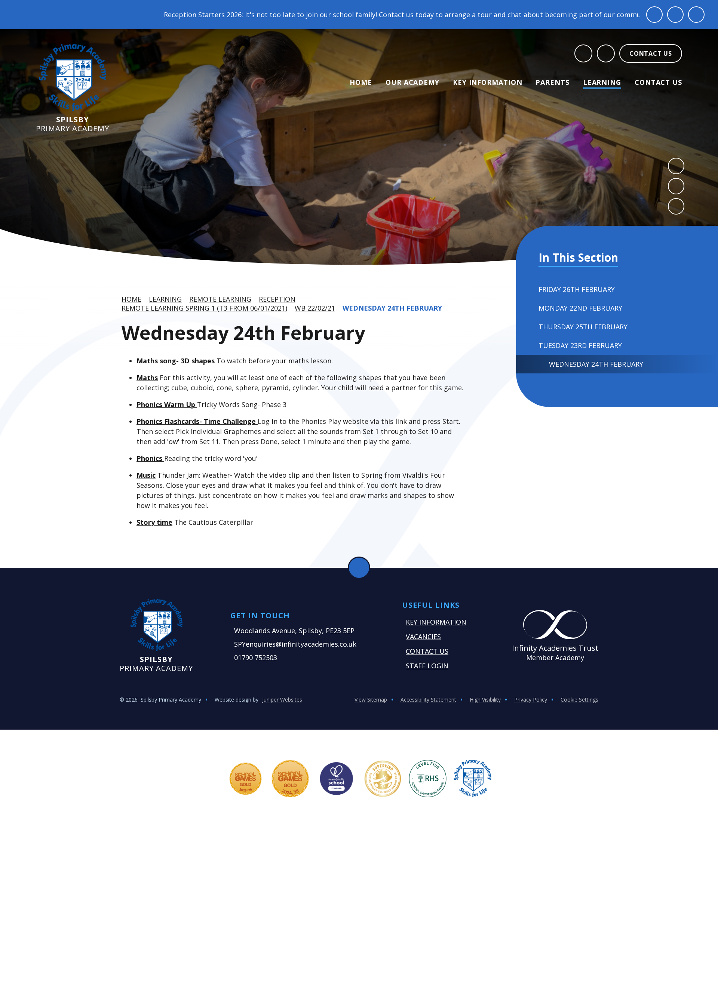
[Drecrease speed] (675, 14)
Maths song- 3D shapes (175, 360)
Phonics (150, 458)
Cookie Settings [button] (579, 699)
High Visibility (485, 699)
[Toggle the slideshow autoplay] (676, 206)
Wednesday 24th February (392, 308)
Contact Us (427, 651)
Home (131, 299)
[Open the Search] (583, 53)
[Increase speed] (696, 14)
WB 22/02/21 (315, 308)
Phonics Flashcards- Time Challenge (197, 421)
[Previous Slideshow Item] (676, 166)
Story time (154, 522)
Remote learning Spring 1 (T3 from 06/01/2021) (204, 308)
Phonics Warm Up (166, 404)
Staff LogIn (427, 665)
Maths (147, 377)
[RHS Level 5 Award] (428, 778)
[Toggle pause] (654, 14)
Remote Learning (220, 299)
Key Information (436, 621)
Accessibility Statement (428, 699)
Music (146, 475)
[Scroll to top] (359, 568)
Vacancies (423, 636)
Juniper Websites (282, 699)
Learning (165, 299)
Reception (277, 299)
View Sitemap (371, 699)
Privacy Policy (530, 699)
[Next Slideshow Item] (676, 186)
